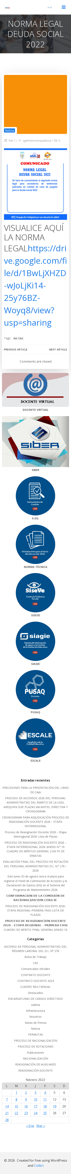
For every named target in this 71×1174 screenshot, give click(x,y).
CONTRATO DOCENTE (35, 975)
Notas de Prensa (35, 1023)
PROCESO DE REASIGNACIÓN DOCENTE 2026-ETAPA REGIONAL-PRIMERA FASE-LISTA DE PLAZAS (35, 910)
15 (16, 1106)
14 (7, 1106)
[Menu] (63, 7)
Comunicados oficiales (35, 969)
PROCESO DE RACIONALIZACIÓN (35, 1040)
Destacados (35, 993)
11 (45, 1099)
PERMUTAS (35, 1034)
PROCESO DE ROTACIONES (35, 1046)
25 (45, 1113)
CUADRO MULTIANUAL (35, 987)
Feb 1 (12, 140)
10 (35, 1099)
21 (7, 1113)
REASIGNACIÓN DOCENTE (35, 1070)
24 (35, 1113)
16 (26, 1106)
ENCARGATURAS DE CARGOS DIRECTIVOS (35, 999)
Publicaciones (35, 1052)
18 (45, 1106)
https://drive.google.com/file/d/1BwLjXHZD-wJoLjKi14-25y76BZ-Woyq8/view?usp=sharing (35, 285)
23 (26, 1113)
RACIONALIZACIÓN (35, 1058)
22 (16, 1113)
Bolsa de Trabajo (35, 957)
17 (35, 1106)
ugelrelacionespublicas (37, 140)
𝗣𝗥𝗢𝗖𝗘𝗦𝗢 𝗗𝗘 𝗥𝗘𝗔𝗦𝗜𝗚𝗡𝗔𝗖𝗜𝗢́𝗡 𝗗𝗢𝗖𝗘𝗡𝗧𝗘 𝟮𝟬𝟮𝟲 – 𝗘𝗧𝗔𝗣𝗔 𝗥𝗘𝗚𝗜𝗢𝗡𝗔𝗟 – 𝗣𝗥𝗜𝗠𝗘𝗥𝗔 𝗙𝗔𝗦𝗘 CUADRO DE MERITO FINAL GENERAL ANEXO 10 (35, 925)
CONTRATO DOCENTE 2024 (35, 981)
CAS (35, 963)
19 (54, 1106)
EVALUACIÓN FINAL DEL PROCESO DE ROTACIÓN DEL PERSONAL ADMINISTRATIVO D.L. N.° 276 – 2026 (35, 866)
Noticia (9, 130)
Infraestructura (35, 1011)
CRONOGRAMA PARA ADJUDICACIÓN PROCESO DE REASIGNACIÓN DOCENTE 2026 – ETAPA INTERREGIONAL (35, 822)
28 (7, 1120)
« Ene (30, 1126)
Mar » (40, 1126)
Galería (35, 1005)
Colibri (39, 1165)
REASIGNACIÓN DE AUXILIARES (35, 1064)
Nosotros (35, 1016)
